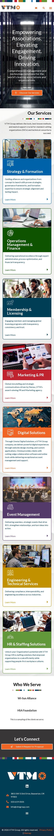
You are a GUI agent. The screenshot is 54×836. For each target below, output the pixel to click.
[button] (50, 8)
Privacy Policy (45, 830)
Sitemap (27, 833)
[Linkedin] (27, 786)
